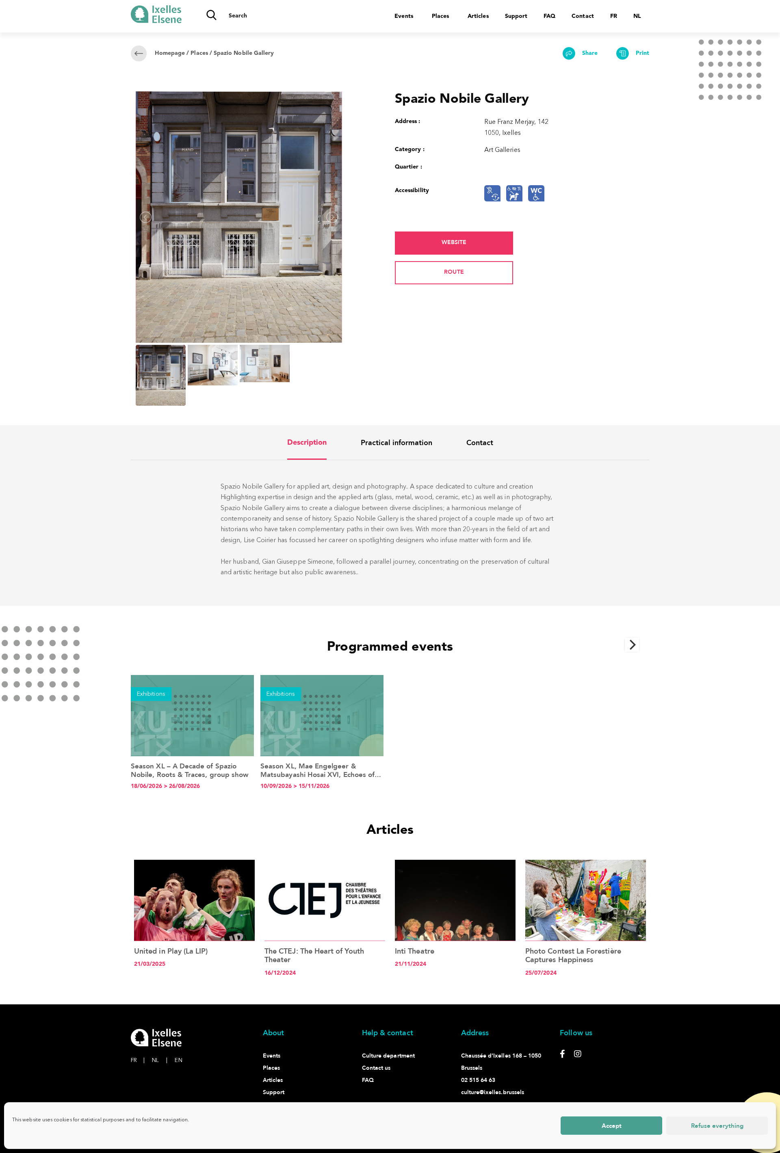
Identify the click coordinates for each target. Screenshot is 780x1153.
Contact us (376, 1068)
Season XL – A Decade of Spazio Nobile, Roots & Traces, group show (190, 770)
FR (138, 1060)
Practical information (396, 443)
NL (159, 1060)
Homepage (170, 53)
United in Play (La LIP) (171, 951)
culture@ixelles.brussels (492, 1092)
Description (307, 442)
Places (440, 16)
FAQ (549, 16)
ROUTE (454, 272)
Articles (478, 16)
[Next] (632, 645)
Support (516, 16)
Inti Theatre (414, 951)
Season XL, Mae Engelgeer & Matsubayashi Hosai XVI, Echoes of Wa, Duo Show (317, 774)
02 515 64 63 (478, 1080)
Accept (612, 1126)
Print (641, 53)
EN (178, 1060)
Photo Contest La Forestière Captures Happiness (573, 955)
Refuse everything (717, 1126)
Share (589, 53)
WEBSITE (454, 242)
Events (403, 16)
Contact (583, 16)
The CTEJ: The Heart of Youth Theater (314, 955)
